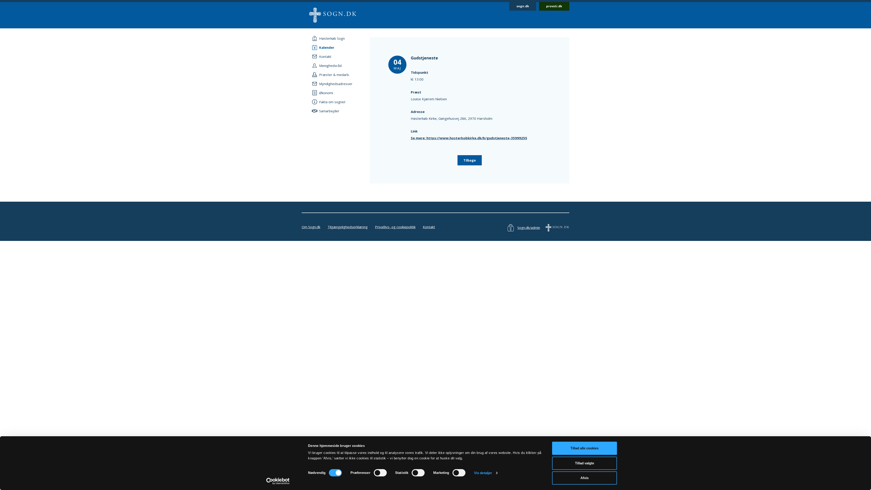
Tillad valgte (584, 463)
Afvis (584, 478)
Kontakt (429, 227)
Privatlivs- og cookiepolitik (395, 227)
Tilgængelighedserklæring (348, 227)
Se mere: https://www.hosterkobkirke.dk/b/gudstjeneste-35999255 (469, 138)
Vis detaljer (483, 473)
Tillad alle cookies (584, 448)
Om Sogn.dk (311, 227)
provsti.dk (554, 6)
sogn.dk (522, 6)
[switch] (380, 472)
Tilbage (469, 160)
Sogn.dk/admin (528, 227)
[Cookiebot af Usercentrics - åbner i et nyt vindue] (278, 481)
